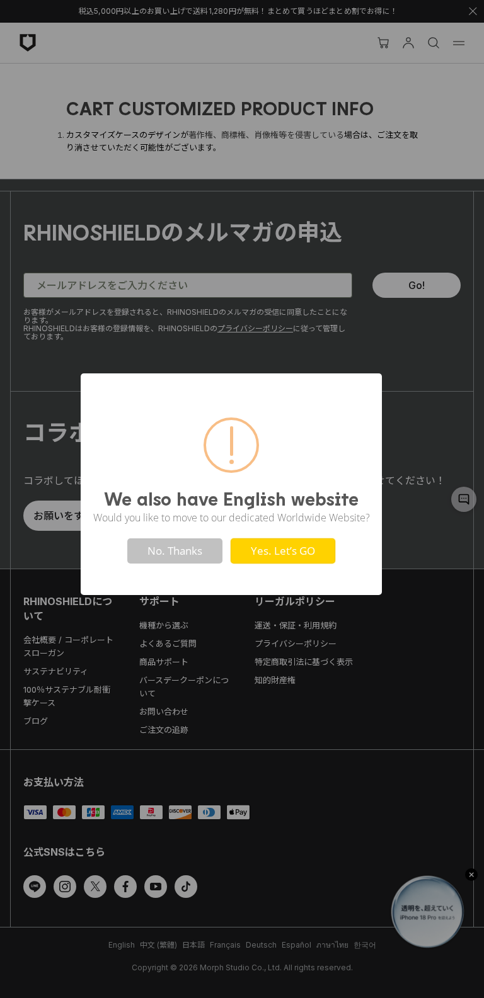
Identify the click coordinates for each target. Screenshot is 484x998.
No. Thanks (174, 550)
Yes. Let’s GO (283, 550)
